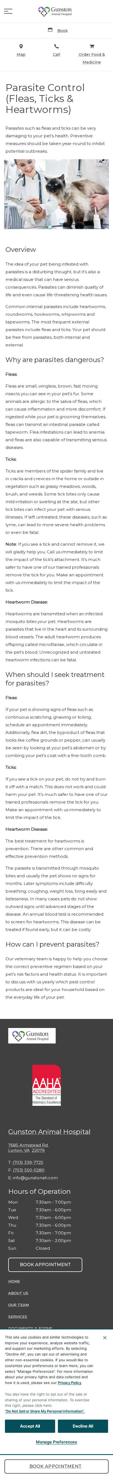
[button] (8, 11)
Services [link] (17, 1316)
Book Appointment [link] (55, 1466)
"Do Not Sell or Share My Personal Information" (44, 1411)
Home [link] (14, 1281)
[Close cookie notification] (105, 1338)
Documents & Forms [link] (30, 1328)
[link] (56, 11)
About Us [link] (18, 1293)
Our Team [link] (18, 1305)
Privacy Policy (69, 1382)
